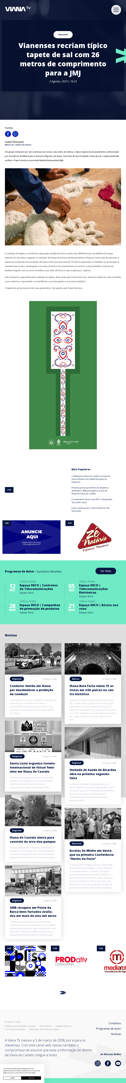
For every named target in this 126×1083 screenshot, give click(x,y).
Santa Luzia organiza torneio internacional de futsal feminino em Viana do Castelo (32, 767)
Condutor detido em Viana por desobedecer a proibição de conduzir (31, 690)
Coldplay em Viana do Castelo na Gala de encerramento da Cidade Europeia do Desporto (91, 479)
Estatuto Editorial (63, 1026)
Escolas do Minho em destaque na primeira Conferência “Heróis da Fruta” (92, 855)
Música (75, 679)
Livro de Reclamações (15, 1029)
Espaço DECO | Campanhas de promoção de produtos (40, 607)
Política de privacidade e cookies (20, 1026)
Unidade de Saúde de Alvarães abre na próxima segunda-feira (93, 774)
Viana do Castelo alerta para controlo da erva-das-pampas (33, 839)
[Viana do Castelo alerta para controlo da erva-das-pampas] (33, 825)
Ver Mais (105, 571)
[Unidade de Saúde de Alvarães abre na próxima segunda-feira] (93, 757)
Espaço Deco (27, 592)
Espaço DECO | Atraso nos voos (98, 607)
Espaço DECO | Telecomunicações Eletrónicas (93, 588)
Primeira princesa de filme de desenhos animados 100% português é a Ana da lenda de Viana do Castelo (90, 490)
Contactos (115, 1023)
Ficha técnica (46, 1026)
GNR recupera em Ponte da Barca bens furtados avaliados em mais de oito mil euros (33, 912)
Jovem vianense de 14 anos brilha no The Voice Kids (91, 509)
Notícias (116, 1034)
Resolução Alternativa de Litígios (44, 1029)
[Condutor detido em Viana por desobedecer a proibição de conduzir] (33, 673)
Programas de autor (108, 1028)
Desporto (17, 756)
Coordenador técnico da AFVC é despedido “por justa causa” (92, 501)
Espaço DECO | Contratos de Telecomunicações (39, 587)
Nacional (63, 34)
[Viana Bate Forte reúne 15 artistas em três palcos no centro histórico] (93, 673)
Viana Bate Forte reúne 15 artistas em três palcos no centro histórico (92, 690)
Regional (16, 679)
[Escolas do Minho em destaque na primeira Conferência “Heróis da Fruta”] (93, 838)
